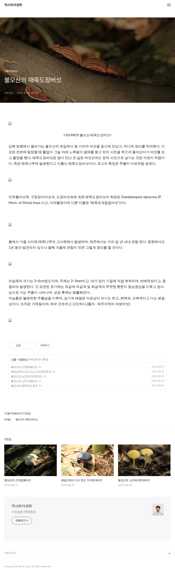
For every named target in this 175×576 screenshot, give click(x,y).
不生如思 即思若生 (24, 512)
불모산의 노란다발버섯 (24, 380)
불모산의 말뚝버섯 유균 (24, 385)
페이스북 (9, 560)
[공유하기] (24, 345)
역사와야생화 (13, 5)
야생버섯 (23, 359)
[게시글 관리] (30, 345)
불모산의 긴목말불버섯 (24, 366)
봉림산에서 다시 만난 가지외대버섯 (31, 371)
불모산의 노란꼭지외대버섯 (26, 376)
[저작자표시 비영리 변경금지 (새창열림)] (59, 345)
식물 (13, 359)
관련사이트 (10, 553)
